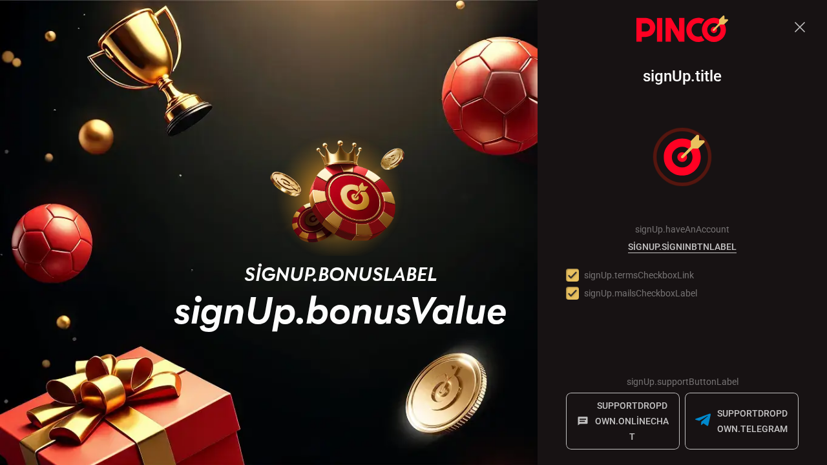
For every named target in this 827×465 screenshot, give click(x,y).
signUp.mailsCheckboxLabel (640, 293)
